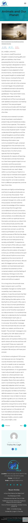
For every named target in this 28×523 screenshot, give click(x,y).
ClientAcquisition (11, 519)
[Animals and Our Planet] (14, 31)
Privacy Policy (19, 519)
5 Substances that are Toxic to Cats (14, 498)
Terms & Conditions (15, 520)
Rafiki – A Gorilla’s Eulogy (14, 509)
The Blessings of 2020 (14, 496)
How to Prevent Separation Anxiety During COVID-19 (14, 505)
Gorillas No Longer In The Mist (14, 511)
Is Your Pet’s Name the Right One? (14, 493)
